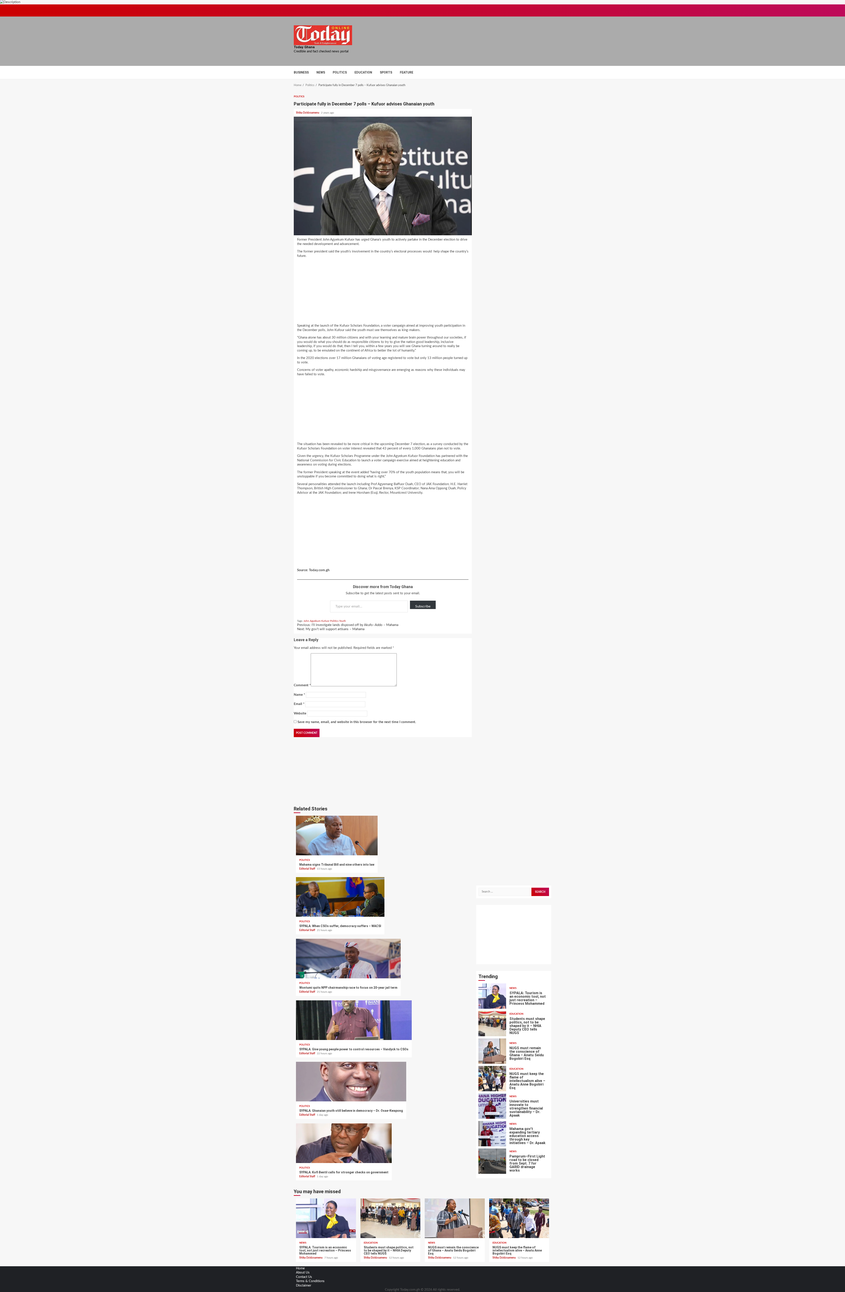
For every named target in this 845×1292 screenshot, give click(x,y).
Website (300, 713)
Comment (302, 685)
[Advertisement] (383, 292)
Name (299, 694)
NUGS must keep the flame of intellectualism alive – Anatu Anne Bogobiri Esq (492, 1078)
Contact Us (304, 1277)
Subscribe (422, 606)
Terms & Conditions (310, 1281)
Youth (342, 621)
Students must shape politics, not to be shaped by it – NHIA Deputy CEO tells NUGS (492, 1023)
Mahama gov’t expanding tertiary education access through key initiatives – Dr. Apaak (492, 1133)
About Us (303, 1272)
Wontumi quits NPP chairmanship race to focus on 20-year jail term (348, 958)
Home (300, 1268)
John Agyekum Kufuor (316, 621)
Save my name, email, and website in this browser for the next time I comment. (357, 722)
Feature (406, 72)
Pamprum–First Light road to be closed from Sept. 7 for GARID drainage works (492, 1161)
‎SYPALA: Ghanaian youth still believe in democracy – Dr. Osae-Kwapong (351, 1081)
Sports (386, 72)
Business (301, 72)
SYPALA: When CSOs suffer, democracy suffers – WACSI (340, 897)
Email (299, 704)
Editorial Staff (307, 868)
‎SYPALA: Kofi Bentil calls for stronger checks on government (344, 1143)
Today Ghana (304, 47)
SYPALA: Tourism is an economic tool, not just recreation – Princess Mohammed (492, 996)
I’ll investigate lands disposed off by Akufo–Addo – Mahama (347, 625)
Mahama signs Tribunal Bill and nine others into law (337, 835)
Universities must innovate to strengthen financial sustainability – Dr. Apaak (492, 1106)
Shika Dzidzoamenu (308, 112)
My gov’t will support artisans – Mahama (330, 629)
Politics (340, 72)
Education (363, 72)
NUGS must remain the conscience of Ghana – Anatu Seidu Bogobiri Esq (492, 1051)
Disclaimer (303, 1285)
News (320, 72)
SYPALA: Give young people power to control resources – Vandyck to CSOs (354, 1020)
